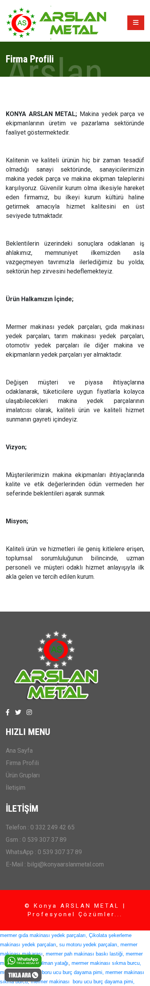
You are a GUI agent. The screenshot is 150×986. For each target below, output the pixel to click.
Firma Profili (22, 763)
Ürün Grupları (23, 775)
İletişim (15, 787)
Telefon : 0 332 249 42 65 (40, 827)
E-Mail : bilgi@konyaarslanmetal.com (55, 864)
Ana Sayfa (19, 750)
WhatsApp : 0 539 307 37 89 (44, 852)
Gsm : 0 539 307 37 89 (36, 839)
